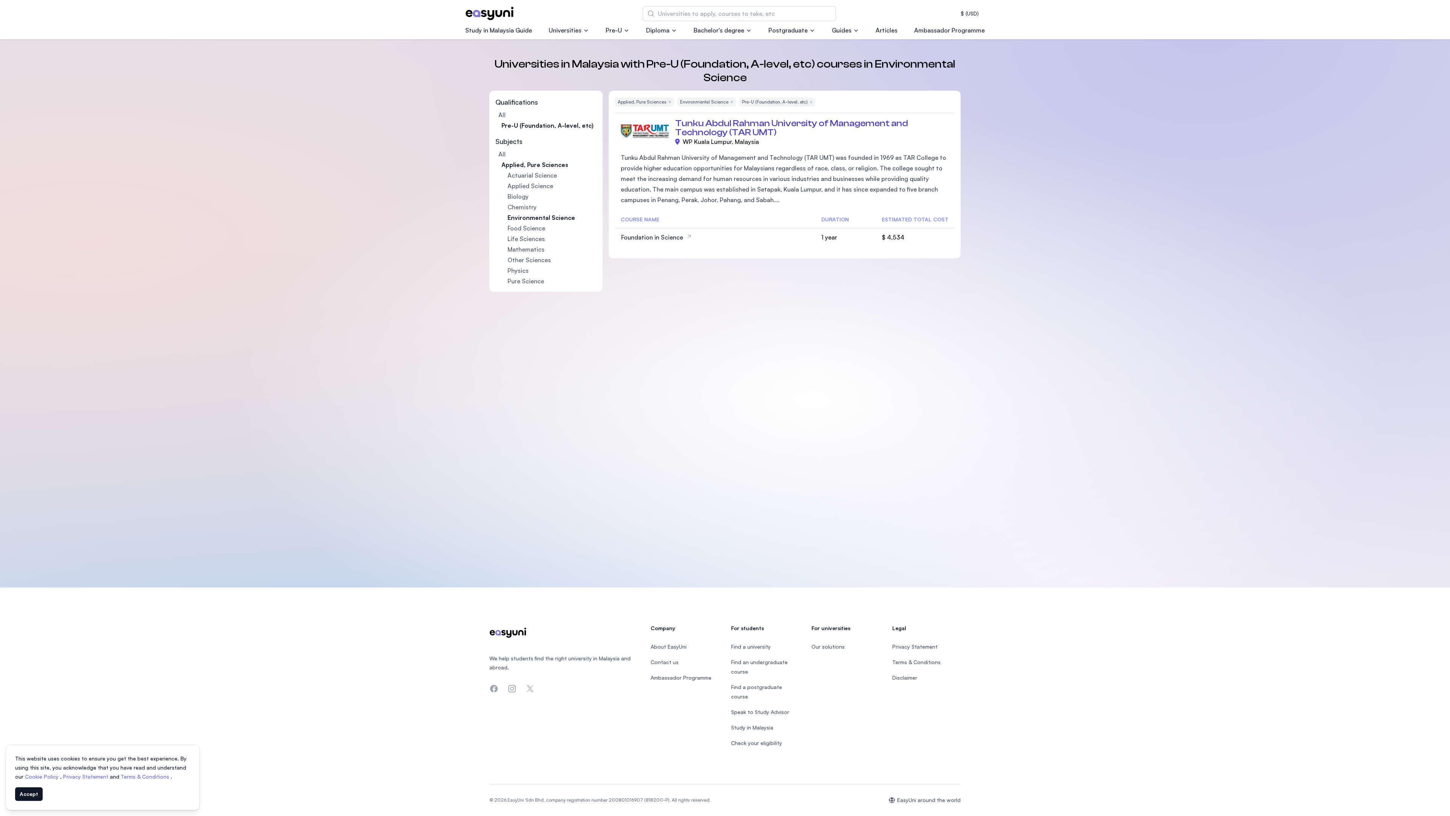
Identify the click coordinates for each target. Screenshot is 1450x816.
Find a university (751, 646)
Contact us (665, 662)
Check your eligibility (756, 743)
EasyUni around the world (929, 800)
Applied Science (530, 186)
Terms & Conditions (146, 776)
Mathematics (526, 249)
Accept (29, 794)
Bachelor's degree (719, 30)
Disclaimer (904, 677)
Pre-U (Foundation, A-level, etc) (547, 125)
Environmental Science (541, 217)
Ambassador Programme (949, 30)
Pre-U (614, 30)
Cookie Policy (42, 776)
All (502, 115)
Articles (887, 30)
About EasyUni (668, 646)
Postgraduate (788, 30)
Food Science (526, 228)
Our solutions (828, 646)
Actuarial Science (532, 175)
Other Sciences (529, 260)
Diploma (657, 30)
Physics (518, 270)
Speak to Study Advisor (760, 712)
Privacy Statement (86, 776)
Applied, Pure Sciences (534, 164)
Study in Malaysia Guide (498, 30)
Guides (841, 30)
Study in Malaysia (752, 727)
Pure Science (526, 281)
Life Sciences (526, 239)
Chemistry (522, 207)
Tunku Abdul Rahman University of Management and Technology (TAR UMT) (791, 128)
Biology (518, 196)
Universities (565, 30)
